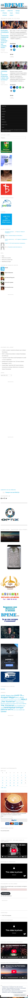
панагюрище (9, 707)
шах (23, 709)
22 (10, 782)
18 (21, 780)
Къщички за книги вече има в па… (15, 247)
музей (2, 707)
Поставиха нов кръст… (10, 231)
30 (13, 785)
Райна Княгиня (19, 703)
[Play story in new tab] (14, 557)
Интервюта (4, 122)
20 (2, 782)
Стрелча (24, 703)
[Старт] (2, 856)
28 (6, 785)
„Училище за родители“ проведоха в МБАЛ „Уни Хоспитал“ (4, 76)
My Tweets (3, 689)
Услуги (11, 15)
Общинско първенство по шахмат (8, 703)
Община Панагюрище (20, 701)
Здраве (22, 62)
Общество (10, 10)
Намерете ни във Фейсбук (8, 489)
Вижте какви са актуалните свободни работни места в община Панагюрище (13, 130)
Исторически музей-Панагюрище (7, 699)
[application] (14, 850)
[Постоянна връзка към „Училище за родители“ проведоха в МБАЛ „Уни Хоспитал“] (14, 66)
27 (2, 785)
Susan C (7, 243)
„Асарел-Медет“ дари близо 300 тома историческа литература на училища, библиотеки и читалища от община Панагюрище (13, 367)
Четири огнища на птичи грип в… (16, 235)
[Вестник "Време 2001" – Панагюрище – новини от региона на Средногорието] (14, 6)
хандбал (20, 709)
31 (17, 785)
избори (15, 705)
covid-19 (18, 695)
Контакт (4, 15)
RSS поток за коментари (7, 259)
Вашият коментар (4, 52)
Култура (18, 10)
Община (4, 13)
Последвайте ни (5, 893)
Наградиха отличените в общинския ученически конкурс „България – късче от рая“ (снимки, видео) (5, 39)
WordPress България (6, 261)
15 (10, 780)
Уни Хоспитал (7, 705)
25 (21, 782)
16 (13, 780)
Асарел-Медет (8, 697)
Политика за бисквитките (17, 992)
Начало (3, 10)
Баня (19, 697)
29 (10, 785)
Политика (4, 111)
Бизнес (17, 13)
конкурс (23, 705)
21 (6, 782)
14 (6, 780)
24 (17, 782)
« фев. (2, 787)
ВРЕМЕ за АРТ (4, 124)
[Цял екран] (25, 856)
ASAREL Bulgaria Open (7, 695)
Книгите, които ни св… (10, 239)
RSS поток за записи (6, 257)
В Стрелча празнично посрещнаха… (18, 243)
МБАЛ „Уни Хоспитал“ (14, 700)
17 (17, 780)
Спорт (11, 13)
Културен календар (17, 699)
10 (17, 777)
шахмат (4, 711)
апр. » (5, 787)
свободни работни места (12, 708)
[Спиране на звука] (23, 856)
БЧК (16, 697)
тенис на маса (16, 709)
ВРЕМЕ (3, 50)
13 (2, 780)
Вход (3, 255)
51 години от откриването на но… (16, 240)
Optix (23, 695)
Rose (6, 235)
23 (13, 782)
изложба (19, 705)
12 (25, 777)
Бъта (22, 697)
